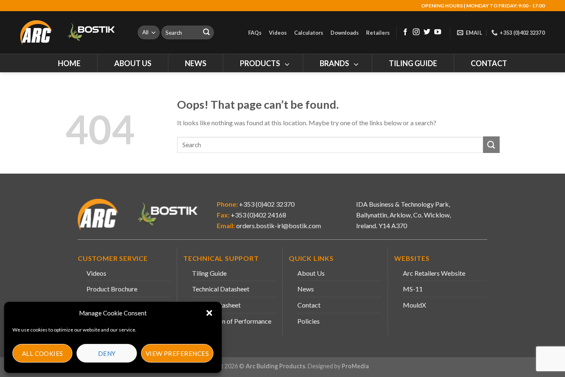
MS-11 (413, 289)
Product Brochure (111, 289)
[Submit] (206, 33)
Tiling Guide (209, 273)
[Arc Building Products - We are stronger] (72, 32)
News (305, 289)
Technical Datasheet (220, 289)
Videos (278, 32)
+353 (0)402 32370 (266, 204)
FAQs (254, 32)
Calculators (308, 32)
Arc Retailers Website (434, 273)
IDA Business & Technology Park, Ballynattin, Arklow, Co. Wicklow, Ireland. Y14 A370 (403, 214)
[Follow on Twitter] (427, 32)
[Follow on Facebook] (405, 32)
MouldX (414, 305)
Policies (308, 321)
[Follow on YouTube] (437, 32)
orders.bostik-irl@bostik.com (278, 225)
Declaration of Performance (231, 321)
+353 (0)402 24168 (258, 215)
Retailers (378, 32)
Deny (107, 353)
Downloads (344, 32)
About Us (311, 273)
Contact (309, 305)
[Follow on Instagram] (416, 32)
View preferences (177, 353)
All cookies (42, 353)
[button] (209, 313)
